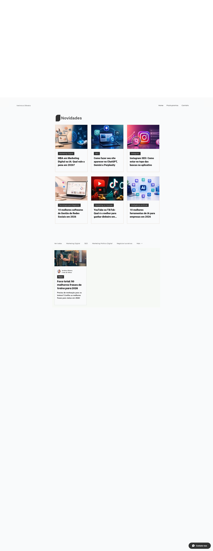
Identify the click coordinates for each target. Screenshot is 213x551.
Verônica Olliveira (24, 105)
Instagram (135, 153)
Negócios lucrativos (124, 243)
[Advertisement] (66, 15)
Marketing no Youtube (103, 205)
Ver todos (58, 243)
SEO (97, 153)
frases (60, 277)
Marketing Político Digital (102, 243)
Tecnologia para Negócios (69, 205)
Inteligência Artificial (139, 205)
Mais (138, 243)
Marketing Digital (66, 153)
